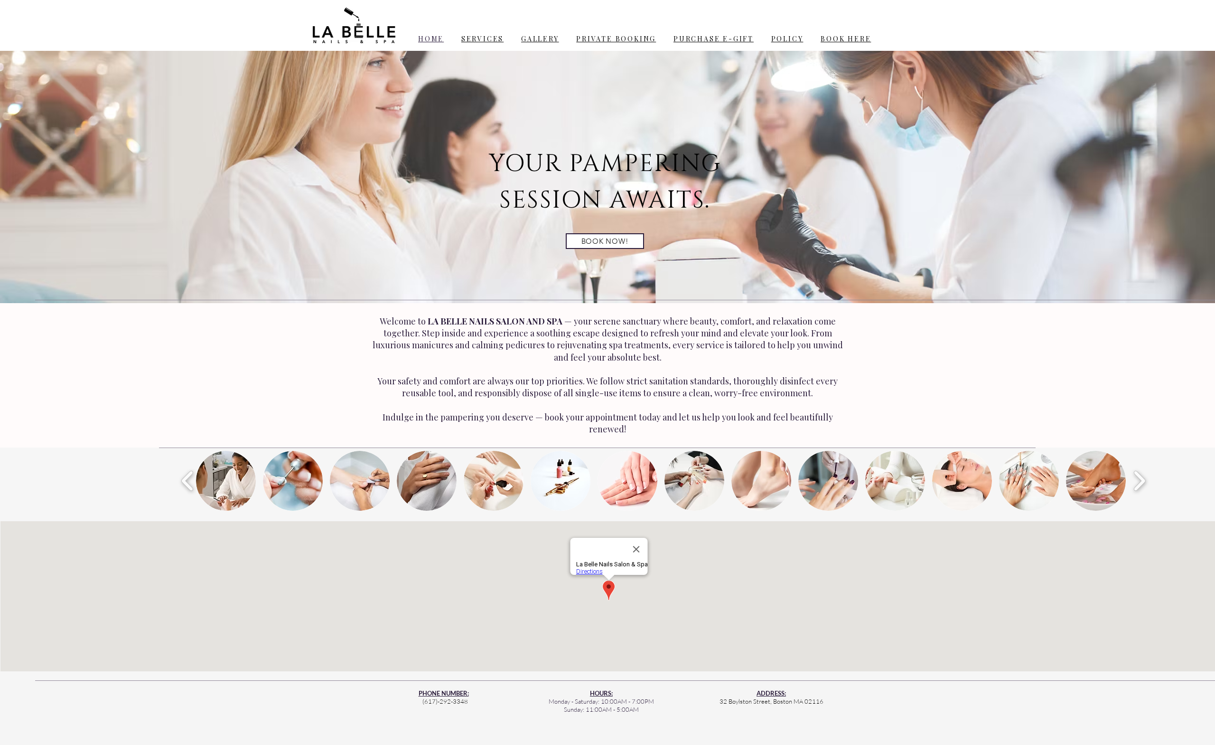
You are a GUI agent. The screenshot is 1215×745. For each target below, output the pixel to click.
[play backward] (187, 481)
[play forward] (1139, 481)
